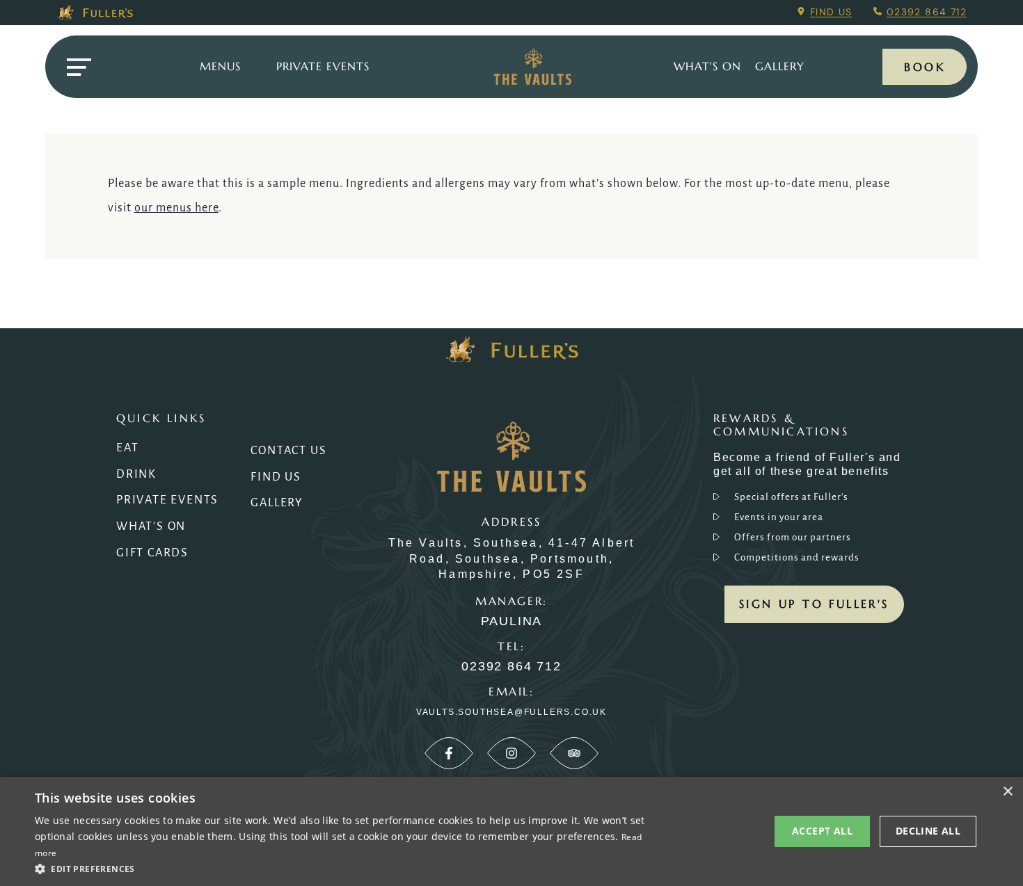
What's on (707, 66)
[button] (342, 868)
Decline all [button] (928, 830)
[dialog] (511, 831)
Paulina (512, 621)
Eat (127, 448)
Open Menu (78, 67)
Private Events (323, 66)
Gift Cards (152, 553)
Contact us (288, 450)
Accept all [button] (822, 830)
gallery (779, 66)
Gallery (277, 503)
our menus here (176, 208)
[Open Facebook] (449, 753)
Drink (136, 474)
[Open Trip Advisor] (574, 753)
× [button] (1007, 792)
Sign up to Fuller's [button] (814, 604)
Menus (220, 66)
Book (924, 67)
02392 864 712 (927, 12)
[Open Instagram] (511, 753)
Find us (831, 12)
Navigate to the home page (532, 66)
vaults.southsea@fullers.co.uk (511, 712)
